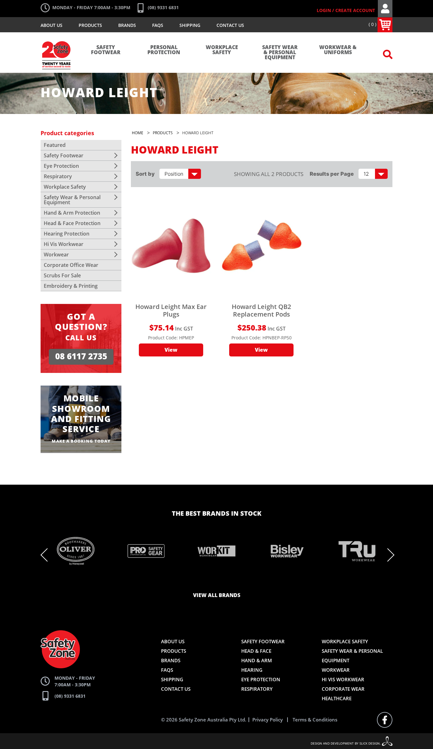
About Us (51, 25)
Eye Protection (61, 165)
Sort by (145, 174)
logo (56, 38)
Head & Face (256, 651)
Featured (55, 145)
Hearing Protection (66, 233)
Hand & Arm (256, 660)
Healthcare (337, 698)
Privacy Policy (267, 719)
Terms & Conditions (315, 719)
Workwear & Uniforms (338, 50)
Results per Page (332, 174)
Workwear (56, 254)
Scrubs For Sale (62, 275)
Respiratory (58, 176)
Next (387, 555)
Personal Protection (163, 50)
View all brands (216, 595)
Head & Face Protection (72, 223)
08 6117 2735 (81, 356)
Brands (127, 25)
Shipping (189, 25)
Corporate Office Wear (71, 264)
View (171, 350)
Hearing (251, 670)
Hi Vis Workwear (63, 244)
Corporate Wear (343, 689)
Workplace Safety (222, 50)
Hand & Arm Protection (72, 212)
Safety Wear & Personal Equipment (280, 52)
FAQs (157, 25)
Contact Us (230, 25)
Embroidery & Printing (71, 285)
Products (90, 25)
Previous (47, 555)
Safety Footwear (105, 50)
